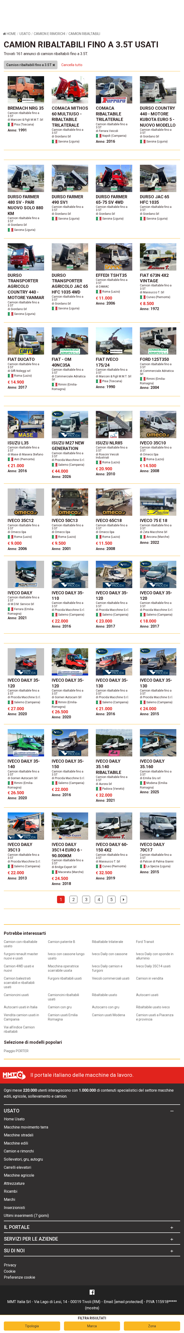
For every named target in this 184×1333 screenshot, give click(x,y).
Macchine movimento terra (26, 1127)
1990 (105, 387)
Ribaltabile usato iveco (153, 1007)
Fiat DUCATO (21, 359)
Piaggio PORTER (16, 1051)
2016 (105, 141)
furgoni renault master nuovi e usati (21, 956)
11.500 (104, 543)
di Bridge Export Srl (64, 867)
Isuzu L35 (18, 442)
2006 (105, 303)
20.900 (104, 468)
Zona (152, 1326)
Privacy (10, 1265)
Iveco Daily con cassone (109, 954)
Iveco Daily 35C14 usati (153, 966)
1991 (17, 130)
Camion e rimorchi (19, 1151)
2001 (61, 548)
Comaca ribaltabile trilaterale (109, 114)
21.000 (16, 465)
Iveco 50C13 (65, 520)
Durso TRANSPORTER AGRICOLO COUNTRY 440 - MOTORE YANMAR (26, 286)
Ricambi (10, 1191)
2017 (17, 387)
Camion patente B (61, 942)
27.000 (16, 708)
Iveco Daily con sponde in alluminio (154, 956)
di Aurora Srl (104, 784)
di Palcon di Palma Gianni (156, 861)
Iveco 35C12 (21, 520)
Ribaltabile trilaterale (107, 942)
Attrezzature (14, 1183)
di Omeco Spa (149, 454)
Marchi (9, 1199)
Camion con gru (60, 1007)
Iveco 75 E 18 (153, 520)
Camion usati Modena (108, 1015)
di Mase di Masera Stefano (25, 454)
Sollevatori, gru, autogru (23, 1159)
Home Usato (14, 1119)
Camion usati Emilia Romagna (63, 1017)
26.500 (60, 711)
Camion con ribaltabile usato (20, 944)
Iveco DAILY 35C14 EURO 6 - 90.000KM (67, 850)
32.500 (104, 872)
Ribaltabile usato (104, 995)
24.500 (60, 878)
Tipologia (32, 1326)
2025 (149, 792)
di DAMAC (102, 286)
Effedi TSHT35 (111, 275)
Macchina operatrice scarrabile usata (63, 968)
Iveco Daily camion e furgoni (107, 968)
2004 (149, 387)
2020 (17, 714)
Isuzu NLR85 (109, 442)
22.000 (60, 621)
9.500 (59, 543)
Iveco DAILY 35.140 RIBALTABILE (108, 767)
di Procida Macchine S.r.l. (68, 460)
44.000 (60, 471)
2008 (149, 471)
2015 (149, 714)
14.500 (148, 465)
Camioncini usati (16, 995)
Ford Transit (145, 942)
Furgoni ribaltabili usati (65, 978)
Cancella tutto (71, 65)
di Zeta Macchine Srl (153, 532)
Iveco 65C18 (109, 520)
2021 (17, 618)
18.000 (148, 621)
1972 (149, 308)
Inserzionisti (14, 1207)
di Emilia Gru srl (150, 778)
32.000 (104, 795)
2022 (149, 542)
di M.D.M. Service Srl (21, 604)
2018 (61, 883)
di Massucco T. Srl (152, 292)
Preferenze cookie (19, 1277)
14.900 (16, 382)
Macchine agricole (19, 1175)
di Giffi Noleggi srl (19, 371)
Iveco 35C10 (153, 442)
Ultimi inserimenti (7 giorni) (26, 1215)
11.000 (104, 298)
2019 (105, 878)
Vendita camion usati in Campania (21, 1017)
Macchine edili (16, 1143)
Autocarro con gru (105, 1007)
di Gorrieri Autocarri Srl (66, 697)
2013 (17, 878)
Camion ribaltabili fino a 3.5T (29, 65)
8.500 (147, 303)
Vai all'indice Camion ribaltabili (19, 1029)
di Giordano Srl (61, 136)
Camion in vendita (149, 978)
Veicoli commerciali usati (110, 978)
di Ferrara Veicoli (107, 131)
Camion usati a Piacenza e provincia (154, 1017)
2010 (105, 474)
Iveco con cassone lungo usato (66, 956)
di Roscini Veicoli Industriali (107, 456)
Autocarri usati (147, 995)
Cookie (10, 1271)
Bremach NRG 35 (26, 108)
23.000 (104, 621)
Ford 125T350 (154, 359)
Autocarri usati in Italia (20, 1007)
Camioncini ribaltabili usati (63, 997)
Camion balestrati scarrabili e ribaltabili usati (19, 982)
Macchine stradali (18, 1135)
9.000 (15, 543)
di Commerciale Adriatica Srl (69, 378)
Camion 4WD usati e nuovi (19, 968)
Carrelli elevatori (17, 1167)
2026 (61, 476)
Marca (92, 1326)
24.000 (148, 708)
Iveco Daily (20, 592)
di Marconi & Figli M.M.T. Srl (25, 119)
